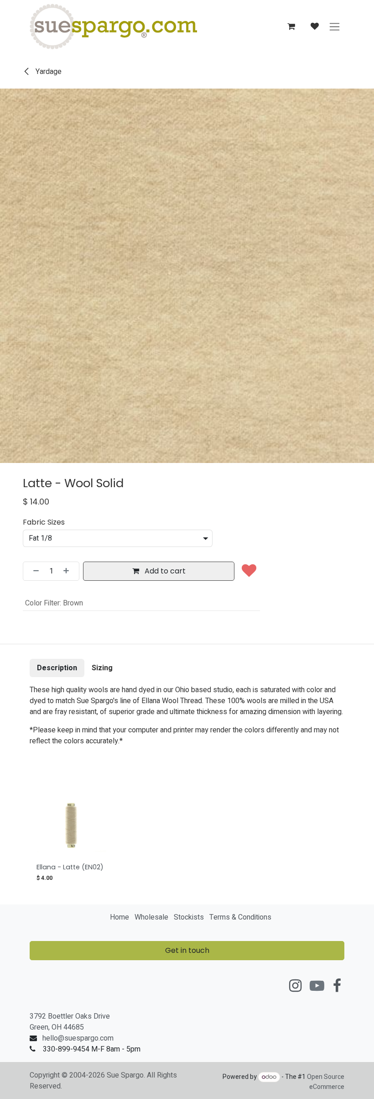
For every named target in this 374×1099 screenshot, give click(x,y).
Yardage (48, 71)
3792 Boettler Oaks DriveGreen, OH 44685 (70, 1022)
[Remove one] (33, 571)
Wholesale (151, 917)
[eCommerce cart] (291, 26)
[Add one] (69, 571)
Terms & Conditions (240, 917)
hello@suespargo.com (78, 1038)
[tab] (57, 668)
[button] (249, 571)
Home (119, 917)
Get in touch (187, 950)
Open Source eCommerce (325, 1082)
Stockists (189, 917)
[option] (187, 838)
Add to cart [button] (164, 571)
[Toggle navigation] (334, 26)
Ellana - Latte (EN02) (70, 867)
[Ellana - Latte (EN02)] (71, 825)
